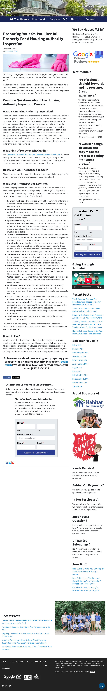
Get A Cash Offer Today (84, 6)
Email (40, 443)
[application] (88, 280)
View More (77, 386)
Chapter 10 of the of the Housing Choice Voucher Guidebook (33, 154)
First (18, 430)
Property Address (26, 434)
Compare (55, 19)
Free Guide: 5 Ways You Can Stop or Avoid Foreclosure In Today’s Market (88, 571)
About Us (100, 6)
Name (20, 423)
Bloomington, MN (80, 352)
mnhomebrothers (11, 51)
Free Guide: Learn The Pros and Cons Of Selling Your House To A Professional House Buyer (86, 581)
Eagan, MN (77, 367)
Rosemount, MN (79, 382)
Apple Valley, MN (79, 364)
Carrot (92, 672)
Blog (45, 665)
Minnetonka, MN (79, 360)
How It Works (39, 19)
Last (38, 430)
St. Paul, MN (77, 349)
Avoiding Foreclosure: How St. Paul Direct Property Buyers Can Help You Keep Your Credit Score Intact (87, 324)
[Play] (75, 287)
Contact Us (91, 19)
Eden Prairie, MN (79, 375)
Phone (20, 443)
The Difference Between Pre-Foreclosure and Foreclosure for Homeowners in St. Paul (86, 302)
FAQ (65, 19)
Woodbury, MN (79, 356)
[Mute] (98, 287)
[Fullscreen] (101, 287)
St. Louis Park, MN (80, 379)
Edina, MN (77, 345)
